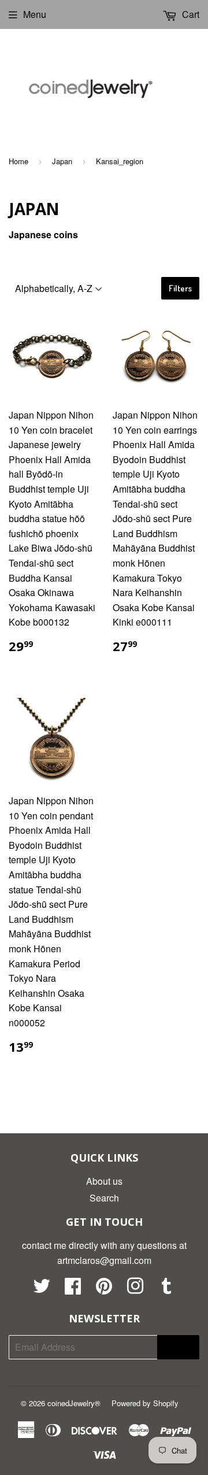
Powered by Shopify (145, 1403)
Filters (180, 288)
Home (18, 161)
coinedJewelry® (74, 1403)
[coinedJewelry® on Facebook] (72, 1289)
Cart (189, 14)
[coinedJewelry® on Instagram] (135, 1289)
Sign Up (178, 1346)
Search (104, 1197)
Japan (62, 161)
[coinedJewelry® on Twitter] (41, 1289)
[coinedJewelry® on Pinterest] (104, 1289)
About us (104, 1181)
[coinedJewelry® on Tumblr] (166, 1289)
